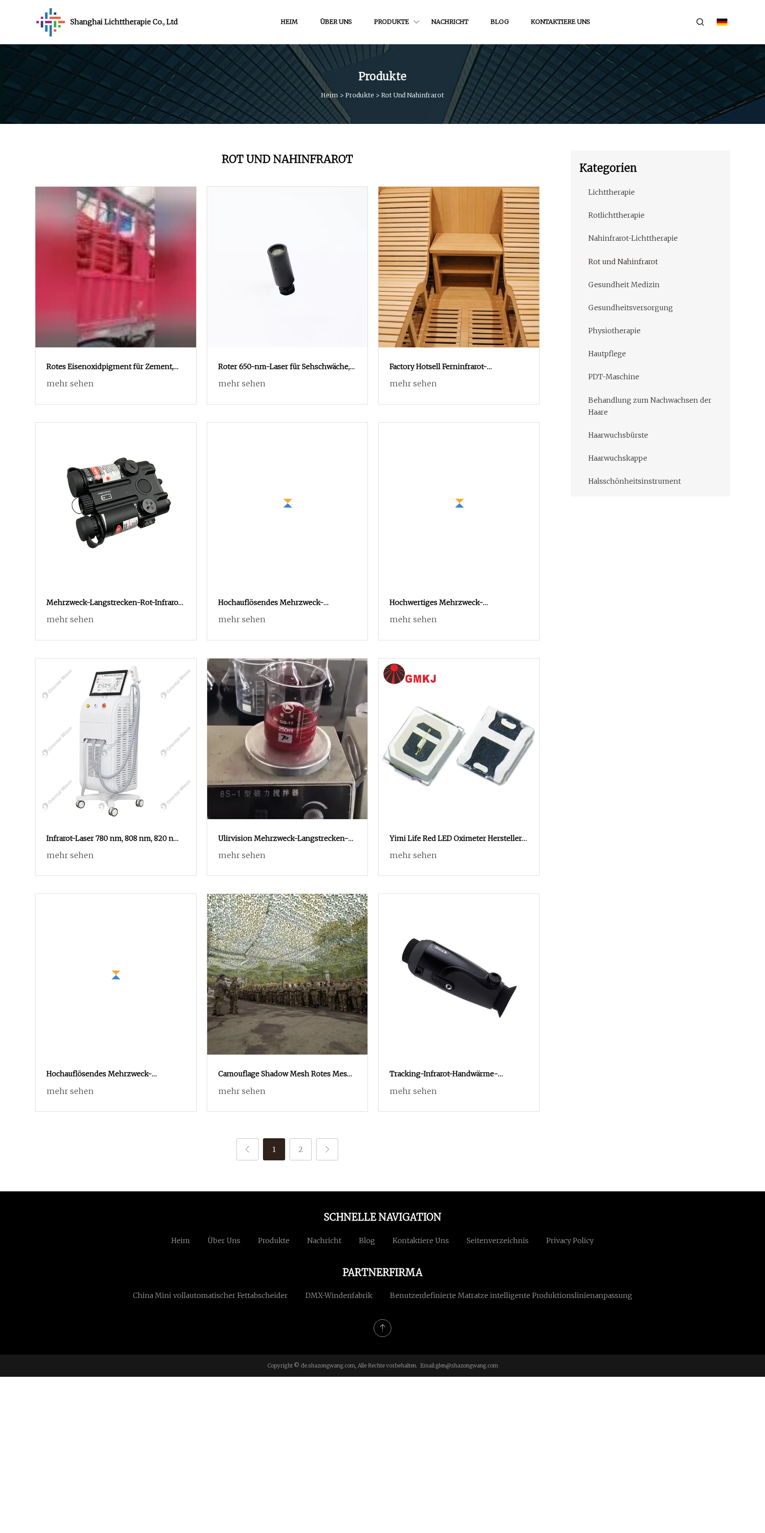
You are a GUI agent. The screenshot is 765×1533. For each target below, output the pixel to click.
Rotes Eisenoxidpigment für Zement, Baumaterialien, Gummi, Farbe (110, 367)
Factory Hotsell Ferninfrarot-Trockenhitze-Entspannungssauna (450, 367)
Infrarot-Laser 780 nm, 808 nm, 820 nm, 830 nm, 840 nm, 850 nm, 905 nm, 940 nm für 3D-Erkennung (114, 839)
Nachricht (449, 22)
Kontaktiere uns (560, 22)
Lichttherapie (611, 192)
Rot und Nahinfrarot (623, 261)
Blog (500, 22)
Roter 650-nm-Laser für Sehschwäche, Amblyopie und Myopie (284, 367)
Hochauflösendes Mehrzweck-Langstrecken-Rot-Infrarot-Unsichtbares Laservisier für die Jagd (109, 1074)
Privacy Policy (570, 1240)
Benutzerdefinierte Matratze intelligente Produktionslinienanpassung (511, 1295)
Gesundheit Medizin (624, 284)
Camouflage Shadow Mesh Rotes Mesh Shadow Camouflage (285, 1074)
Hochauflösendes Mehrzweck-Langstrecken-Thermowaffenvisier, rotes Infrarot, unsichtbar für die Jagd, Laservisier (282, 603)
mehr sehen (69, 383)
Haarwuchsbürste (618, 435)
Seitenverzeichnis (498, 1240)
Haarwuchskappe (617, 458)
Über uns (336, 22)
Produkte (391, 22)
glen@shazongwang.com (467, 1365)
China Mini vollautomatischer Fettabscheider (210, 1295)
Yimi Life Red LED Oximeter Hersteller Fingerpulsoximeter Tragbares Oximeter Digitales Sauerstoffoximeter (456, 839)
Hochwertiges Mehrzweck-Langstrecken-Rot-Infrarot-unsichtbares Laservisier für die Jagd (452, 603)
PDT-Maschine (613, 376)
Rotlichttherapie (616, 215)
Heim (289, 22)
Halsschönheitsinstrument (634, 481)
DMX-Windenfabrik (338, 1295)
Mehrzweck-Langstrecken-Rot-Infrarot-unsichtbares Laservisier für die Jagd (115, 603)
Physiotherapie (614, 330)
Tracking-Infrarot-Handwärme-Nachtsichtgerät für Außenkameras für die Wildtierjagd (456, 1074)
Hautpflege (607, 353)
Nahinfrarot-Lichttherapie (633, 238)
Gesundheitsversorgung (630, 307)
